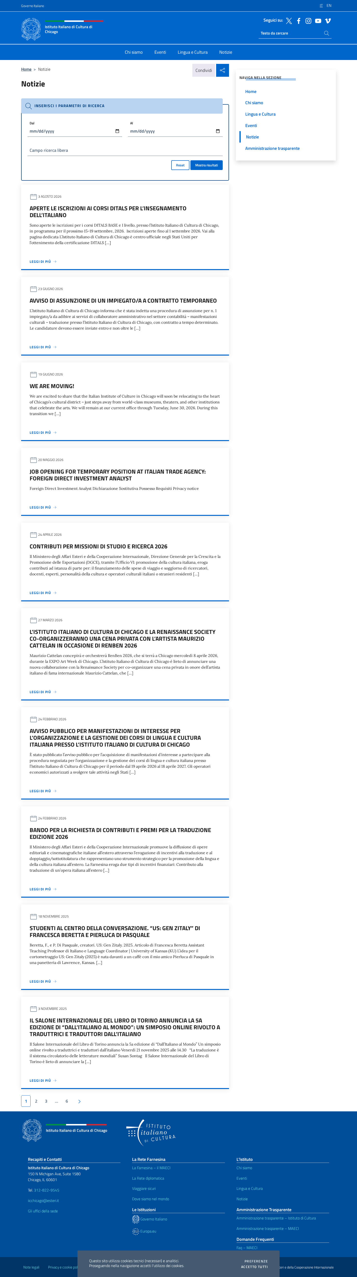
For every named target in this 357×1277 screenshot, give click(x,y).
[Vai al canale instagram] (307, 20)
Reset (180, 165)
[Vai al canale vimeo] (327, 20)
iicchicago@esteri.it (43, 1200)
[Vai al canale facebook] (297, 20)
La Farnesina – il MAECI (151, 1168)
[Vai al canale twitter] (288, 20)
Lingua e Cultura (250, 1188)
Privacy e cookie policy (65, 1267)
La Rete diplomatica (148, 1178)
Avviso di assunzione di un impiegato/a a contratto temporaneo (123, 300)
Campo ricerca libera (49, 150)
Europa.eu (147, 1231)
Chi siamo (244, 1168)
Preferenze (256, 1261)
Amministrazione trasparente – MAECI (268, 1228)
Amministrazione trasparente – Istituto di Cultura (276, 1218)
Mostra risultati (206, 165)
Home (26, 69)
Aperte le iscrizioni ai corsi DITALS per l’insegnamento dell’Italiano (108, 211)
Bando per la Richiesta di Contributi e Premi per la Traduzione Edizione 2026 (120, 833)
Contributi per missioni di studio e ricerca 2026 (98, 546)
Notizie (242, 1199)
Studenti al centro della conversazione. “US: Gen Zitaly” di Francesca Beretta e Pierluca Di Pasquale (115, 931)
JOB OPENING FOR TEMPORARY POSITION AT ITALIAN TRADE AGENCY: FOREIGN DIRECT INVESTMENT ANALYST (118, 475)
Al (131, 123)
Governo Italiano (32, 5)
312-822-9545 (46, 1190)
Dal (32, 123)
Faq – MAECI (247, 1248)
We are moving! (52, 386)
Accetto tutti (254, 1266)
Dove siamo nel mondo (150, 1199)
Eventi (242, 1178)
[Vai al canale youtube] (317, 20)
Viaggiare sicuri (144, 1188)
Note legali (31, 1267)
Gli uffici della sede (43, 1211)
